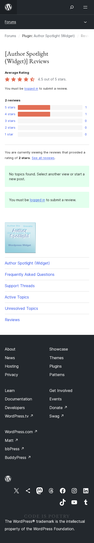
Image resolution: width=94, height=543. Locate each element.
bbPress (14, 448)
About (10, 349)
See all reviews (43, 158)
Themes (56, 357)
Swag (56, 416)
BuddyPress (18, 457)
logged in (31, 88)
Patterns (57, 374)
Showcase (58, 349)
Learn (10, 390)
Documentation (18, 399)
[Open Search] (72, 7)
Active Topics (17, 297)
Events (55, 399)
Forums (10, 22)
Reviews (12, 319)
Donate (58, 407)
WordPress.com (21, 431)
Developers (15, 407)
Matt (11, 440)
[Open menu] (86, 7)
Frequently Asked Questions (29, 274)
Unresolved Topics (21, 308)
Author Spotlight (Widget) (54, 36)
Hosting (12, 366)
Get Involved (61, 390)
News (10, 357)
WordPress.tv (19, 416)
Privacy (11, 374)
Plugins (55, 366)
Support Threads (20, 285)
